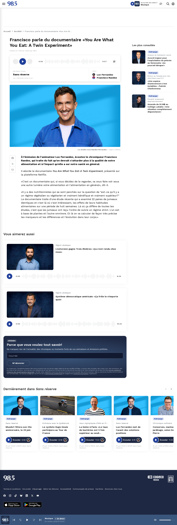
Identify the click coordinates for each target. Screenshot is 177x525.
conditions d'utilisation (80, 373)
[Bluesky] (21, 496)
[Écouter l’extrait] (22, 61)
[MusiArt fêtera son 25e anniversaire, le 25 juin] (20, 405)
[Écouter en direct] (132, 4)
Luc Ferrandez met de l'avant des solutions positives (128, 430)
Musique (145, 5)
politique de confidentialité (53, 373)
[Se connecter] (173, 4)
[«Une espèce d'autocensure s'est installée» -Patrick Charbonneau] (138, 78)
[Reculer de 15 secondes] (15, 61)
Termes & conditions (12, 489)
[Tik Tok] (16, 496)
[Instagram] (10, 496)
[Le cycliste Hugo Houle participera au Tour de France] (57, 405)
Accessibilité (65, 489)
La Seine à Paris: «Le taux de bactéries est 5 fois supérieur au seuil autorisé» (93, 430)
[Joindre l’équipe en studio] (161, 4)
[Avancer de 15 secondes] (29, 61)
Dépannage (37, 489)
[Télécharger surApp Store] (12, 505)
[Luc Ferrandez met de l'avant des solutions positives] (131, 405)
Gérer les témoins (51, 489)
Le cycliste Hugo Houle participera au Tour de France (55, 430)
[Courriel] (12, 170)
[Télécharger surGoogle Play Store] (32, 505)
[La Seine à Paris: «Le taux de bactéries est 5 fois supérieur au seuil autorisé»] (94, 405)
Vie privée (26, 489)
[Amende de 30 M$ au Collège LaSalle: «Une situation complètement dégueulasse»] (138, 101)
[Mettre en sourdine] (155, 520)
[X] (32, 496)
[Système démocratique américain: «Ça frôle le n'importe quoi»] (30, 304)
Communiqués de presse (83, 489)
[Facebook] (12, 158)
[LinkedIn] (27, 496)
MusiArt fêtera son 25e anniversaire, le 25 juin (19, 428)
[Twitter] (12, 164)
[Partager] (114, 61)
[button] (14, 520)
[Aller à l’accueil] (12, 5)
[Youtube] (38, 496)
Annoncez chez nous (113, 489)
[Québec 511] (171, 481)
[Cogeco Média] (156, 480)
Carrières (99, 489)
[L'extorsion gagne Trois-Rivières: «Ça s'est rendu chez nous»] (30, 257)
